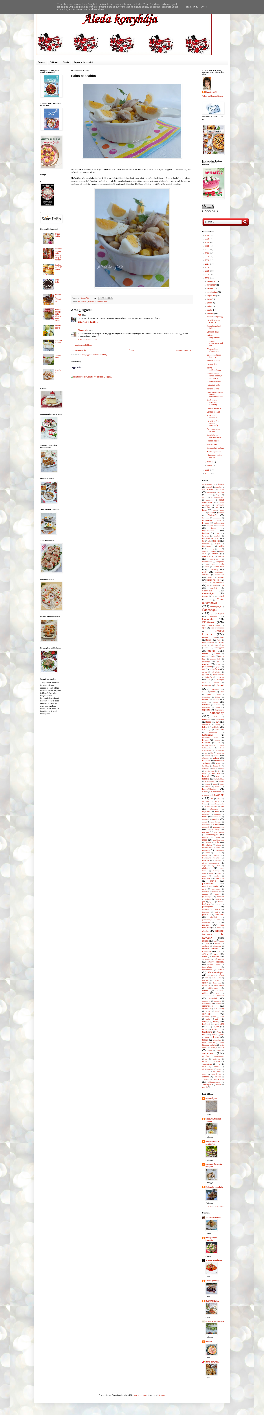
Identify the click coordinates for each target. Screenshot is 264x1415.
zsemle (205, 1087)
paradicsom (208, 883)
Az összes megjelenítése (216, 1206)
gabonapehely (215, 659)
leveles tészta (216, 792)
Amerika (221, 492)
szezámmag (219, 1008)
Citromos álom (58, 342)
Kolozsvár (206, 761)
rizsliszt (217, 943)
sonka (221, 969)
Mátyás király (213, 829)
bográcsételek (208, 531)
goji (218, 661)
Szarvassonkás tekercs (213, 430)
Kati (79, 315)
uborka (209, 1050)
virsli (204, 1066)
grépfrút (218, 667)
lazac (215, 784)
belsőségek (219, 523)
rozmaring (206, 951)
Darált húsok (212, 580)
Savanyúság (207, 967)
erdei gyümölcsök (217, 628)
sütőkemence (213, 988)
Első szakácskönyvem (211, 625)
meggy (205, 837)
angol (204, 497)
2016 (207, 267)
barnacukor (217, 518)
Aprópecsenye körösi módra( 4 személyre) (214, 376)
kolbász (216, 758)
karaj (215, 717)
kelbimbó (216, 727)
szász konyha (207, 1003)
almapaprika (210, 492)
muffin (204, 855)
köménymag (209, 771)
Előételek (54, 62)
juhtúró (216, 699)
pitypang (211, 902)
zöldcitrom (205, 1079)
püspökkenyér (207, 920)
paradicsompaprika (210, 886)
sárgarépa (219, 959)
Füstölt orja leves (214, 451)
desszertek (218, 582)
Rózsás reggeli (213, 441)
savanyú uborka (213, 964)
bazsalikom (207, 520)
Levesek (218, 794)
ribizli (214, 941)
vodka (216, 1066)
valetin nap (216, 1059)
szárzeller (217, 1001)
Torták (66, 62)
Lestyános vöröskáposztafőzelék (215, 343)
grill (203, 669)
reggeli (205, 925)
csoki (204, 572)
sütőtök (205, 991)
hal (79, 302)
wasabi (218, 1069)
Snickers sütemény (58, 298)
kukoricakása (219, 779)
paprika (213, 881)
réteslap (205, 931)
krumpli (205, 776)
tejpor (208, 1027)
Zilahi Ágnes (216, 1074)
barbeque (205, 518)
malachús (205, 814)
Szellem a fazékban (213, 1260)
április (210, 310)
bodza (213, 528)
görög (218, 664)
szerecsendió (207, 1008)
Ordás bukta (57, 235)
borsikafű (217, 536)
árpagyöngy (210, 500)
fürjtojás (212, 656)
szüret (217, 1019)
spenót (205, 983)
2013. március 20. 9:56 (87, 340)
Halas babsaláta (213, 385)
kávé (218, 722)
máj (222, 806)
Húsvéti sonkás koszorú (213, 321)
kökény (214, 768)
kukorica (84, 302)
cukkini (215, 554)
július (209, 299)
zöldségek (206, 1085)
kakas (215, 702)
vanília (204, 1061)
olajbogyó (206, 868)
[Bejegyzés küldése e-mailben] (95, 298)
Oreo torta (57, 281)
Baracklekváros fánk (215, 448)
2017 (207, 264)
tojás (105, 302)
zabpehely (206, 1072)
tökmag (205, 1040)
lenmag (217, 786)
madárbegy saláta (217, 804)
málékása (217, 814)
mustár (216, 855)
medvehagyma (212, 835)
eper (204, 628)
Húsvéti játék (212, 364)
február (210, 462)
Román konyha (210, 948)
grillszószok (215, 669)
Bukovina (205, 543)
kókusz (216, 756)
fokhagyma (219, 648)
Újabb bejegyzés (79, 350)
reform (217, 922)
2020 (207, 253)
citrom (212, 551)
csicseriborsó (207, 562)
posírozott (205, 909)
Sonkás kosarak (213, 412)
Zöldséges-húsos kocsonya (214, 356)
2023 (207, 246)
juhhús (217, 697)
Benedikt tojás (213, 332)
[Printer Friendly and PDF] (77, 370)
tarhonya (205, 1021)
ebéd (221, 596)
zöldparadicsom (214, 1082)
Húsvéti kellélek (213, 361)
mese (204, 840)
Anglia (218, 495)
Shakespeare (207, 970)
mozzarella (217, 853)
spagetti (205, 980)
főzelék (205, 654)
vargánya (216, 1061)
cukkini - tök (207, 556)
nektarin (218, 860)
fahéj (215, 637)
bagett (214, 510)
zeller (204, 1074)
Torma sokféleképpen (214, 369)
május (210, 306)
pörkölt (217, 909)
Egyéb (221, 614)
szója (214, 1016)
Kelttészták (207, 735)
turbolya (214, 1048)
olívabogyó (216, 871)
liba (212, 799)
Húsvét (219, 685)
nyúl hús (216, 866)
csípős (221, 564)
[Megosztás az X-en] (105, 298)
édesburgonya (215, 607)
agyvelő (209, 487)
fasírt (219, 640)
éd (210, 600)
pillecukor (220, 896)
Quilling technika (214, 408)
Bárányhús (212, 515)
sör (206, 978)
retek (219, 928)
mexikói (208, 842)
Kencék (205, 740)
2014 (207, 275)
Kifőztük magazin (208, 745)
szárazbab (99, 302)
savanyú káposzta (215, 962)
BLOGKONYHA (212, 1301)
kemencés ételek (210, 737)
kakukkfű (206, 705)
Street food (217, 983)
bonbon (205, 533)
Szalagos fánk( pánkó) (58, 267)
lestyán (205, 792)
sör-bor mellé (216, 978)
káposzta (206, 710)
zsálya (218, 1085)
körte (204, 773)
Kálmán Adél (210, 92)
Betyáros (210, 526)
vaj (206, 1059)
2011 (207, 473)
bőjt (209, 541)
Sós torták (211, 975)
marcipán (205, 824)
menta (217, 837)
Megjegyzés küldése (83, 345)
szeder (218, 1003)
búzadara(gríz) (207, 546)
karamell (220, 719)
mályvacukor (216, 817)
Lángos (207, 784)
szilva (208, 1011)
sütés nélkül (219, 985)
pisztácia (218, 899)
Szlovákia (205, 1016)
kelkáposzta (219, 730)
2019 (207, 257)
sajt (216, 954)
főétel (211, 650)
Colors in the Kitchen (214, 1321)
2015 (207, 271)
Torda (219, 1032)
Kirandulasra (219, 750)
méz (217, 842)
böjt (203, 541)
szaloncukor (206, 996)
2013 (207, 278)
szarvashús (206, 1001)
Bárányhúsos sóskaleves (212, 350)
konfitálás (205, 766)
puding (217, 912)
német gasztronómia (210, 863)
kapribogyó (219, 710)
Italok (212, 692)
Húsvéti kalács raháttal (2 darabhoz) (213, 423)
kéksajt (217, 724)
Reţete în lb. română (84, 62)
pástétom (205, 891)
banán (211, 513)
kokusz (207, 756)
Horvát (216, 682)
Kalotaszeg (206, 707)
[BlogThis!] (102, 298)
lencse (207, 786)
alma (222, 489)
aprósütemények (217, 497)
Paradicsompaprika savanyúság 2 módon (58, 254)
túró (222, 1048)
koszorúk (216, 766)
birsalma (220, 526)
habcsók (208, 677)
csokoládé (219, 575)
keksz (204, 727)
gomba (205, 664)
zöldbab (205, 1077)
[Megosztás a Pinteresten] (111, 298)
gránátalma (207, 667)
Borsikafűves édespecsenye (214, 436)
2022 (207, 250)
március (210, 313)
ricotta (221, 941)
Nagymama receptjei (210, 858)
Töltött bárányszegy (215, 317)
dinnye (215, 585)
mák (217, 812)
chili (219, 549)
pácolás (216, 876)
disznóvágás (208, 593)
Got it (204, 7)
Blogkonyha (83, 330)
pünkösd (213, 917)
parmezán (216, 889)
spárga (217, 980)
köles (222, 768)
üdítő (219, 1050)
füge (203, 656)
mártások (205, 827)
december (211, 281)
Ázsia (209, 507)
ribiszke (205, 941)
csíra (207, 567)
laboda (221, 781)
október (210, 288)
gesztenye (206, 661)
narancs (205, 860)
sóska (221, 975)
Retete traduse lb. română (213, 934)
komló (218, 763)
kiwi (212, 753)
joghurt (208, 694)
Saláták (91, 302)
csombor (210, 577)
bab (217, 508)
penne (217, 894)
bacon (204, 510)
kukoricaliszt (210, 781)
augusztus (211, 296)
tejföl (222, 1024)
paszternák (216, 891)
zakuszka (217, 1072)
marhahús (215, 824)
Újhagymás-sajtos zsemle (214, 456)
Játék (222, 692)
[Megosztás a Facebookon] (108, 298)
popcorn (218, 904)
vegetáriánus (207, 1064)
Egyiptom (213, 616)
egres (213, 614)
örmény (218, 873)
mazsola (205, 832)
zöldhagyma (218, 1079)
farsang (209, 640)
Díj (208, 585)
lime (219, 799)
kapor (218, 707)
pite (203, 902)
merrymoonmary (140, 1395)
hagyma (220, 677)
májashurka (214, 809)
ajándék (218, 487)
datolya (204, 583)
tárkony (216, 1022)
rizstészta (205, 946)
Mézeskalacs (207, 845)
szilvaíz (217, 1011)
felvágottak (214, 645)
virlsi (218, 1064)
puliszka (205, 915)
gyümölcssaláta (218, 674)
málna (204, 817)
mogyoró (206, 850)
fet (223, 645)
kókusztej (205, 758)
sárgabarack (207, 959)
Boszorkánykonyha (210, 538)
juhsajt (205, 699)
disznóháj (213, 588)
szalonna (220, 996)
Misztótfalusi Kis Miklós (211, 848)
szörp (208, 1019)
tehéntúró (206, 1024)
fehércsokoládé (208, 642)
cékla (221, 546)
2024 (207, 242)
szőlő (222, 1016)
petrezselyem (207, 896)
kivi (206, 753)
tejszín (216, 1027)
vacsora (207, 1053)
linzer (217, 801)
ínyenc (204, 692)
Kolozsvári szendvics (212, 416)
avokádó (220, 505)
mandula (216, 819)
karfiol (208, 722)
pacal (204, 876)
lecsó (222, 784)
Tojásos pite (212, 444)
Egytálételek (208, 619)
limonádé (205, 801)
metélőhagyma (218, 840)
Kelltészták (213, 732)
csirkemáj (214, 569)
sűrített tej (206, 985)
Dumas (205, 596)
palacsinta (219, 878)
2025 (207, 239)
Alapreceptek (207, 489)
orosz (211, 873)
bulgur (217, 543)
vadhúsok (206, 1056)
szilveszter (207, 1014)
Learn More (192, 7)
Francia (217, 654)
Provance (205, 912)
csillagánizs (220, 562)
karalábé (206, 719)
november (211, 285)
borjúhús (205, 536)
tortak (207, 1037)
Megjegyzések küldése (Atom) (94, 355)
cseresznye (214, 559)
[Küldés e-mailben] (99, 298)
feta (207, 648)
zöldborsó (217, 1077)
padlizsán (206, 878)
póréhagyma (207, 907)
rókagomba (217, 946)
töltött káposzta (208, 1042)
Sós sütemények (215, 972)
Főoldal (41, 62)
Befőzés (205, 523)
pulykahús (219, 915)
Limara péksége (212, 1281)
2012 (207, 470)
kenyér (217, 740)
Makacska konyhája (214, 1187)
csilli (206, 564)
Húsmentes (206, 686)
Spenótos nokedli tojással (214, 327)
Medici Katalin (219, 832)
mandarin (205, 819)
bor (218, 533)
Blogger (161, 1395)
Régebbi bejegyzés (184, 350)
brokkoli (216, 541)
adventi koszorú (208, 484)
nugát (204, 866)
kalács (218, 705)
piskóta (208, 899)
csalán (221, 556)
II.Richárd (215, 689)
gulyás (204, 672)
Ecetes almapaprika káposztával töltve (58, 315)
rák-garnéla (206, 922)
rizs (207, 943)
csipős (213, 564)
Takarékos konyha (213, 1217)
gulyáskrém (216, 672)
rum (219, 951)
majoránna (206, 812)
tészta (204, 1029)
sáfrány (205, 954)
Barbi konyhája (212, 1362)
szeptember (212, 292)
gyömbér (205, 674)
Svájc (218, 993)
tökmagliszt (217, 1040)
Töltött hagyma (213, 389)
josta (219, 694)
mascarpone (218, 827)
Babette (208, 1342)
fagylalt (205, 637)
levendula (205, 795)
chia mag (210, 549)
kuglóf (218, 776)
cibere (204, 551)
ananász (209, 495)
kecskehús (206, 724)
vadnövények (219, 1056)
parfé (204, 889)
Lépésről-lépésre (209, 789)
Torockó (214, 1035)
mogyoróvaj (220, 850)
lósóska (205, 804)
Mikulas (218, 845)
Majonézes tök (58, 327)
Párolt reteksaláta (214, 382)
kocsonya (220, 753)
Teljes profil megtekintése (212, 96)
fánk (222, 637)
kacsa (204, 702)
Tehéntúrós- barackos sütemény (212, 402)
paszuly (205, 894)
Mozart (207, 853)
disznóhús (207, 590)
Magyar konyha (211, 806)
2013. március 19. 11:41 (88, 322)
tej (215, 1024)
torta (222, 1035)
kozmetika (205, 768)
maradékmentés (215, 822)
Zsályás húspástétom (213, 336)
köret (219, 771)
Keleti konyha (207, 730)
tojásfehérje (207, 1032)
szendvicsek (207, 1006)
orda (204, 873)
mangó (204, 822)
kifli (219, 743)
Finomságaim (211, 1098)
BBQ (219, 520)
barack (221, 513)
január (210, 465)
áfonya (221, 484)
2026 (207, 235)
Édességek (209, 609)
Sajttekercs (58, 356)
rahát (218, 920)
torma (204, 1035)
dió (222, 585)
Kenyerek (206, 743)
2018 (207, 260)
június (210, 303)
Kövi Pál (216, 773)
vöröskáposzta (207, 1069)
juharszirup (206, 697)
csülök (221, 577)
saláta (204, 957)
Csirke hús (218, 566)
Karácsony (216, 712)
